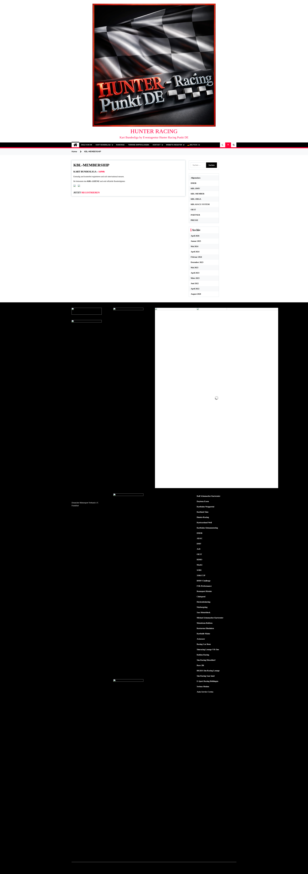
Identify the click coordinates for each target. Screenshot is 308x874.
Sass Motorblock (203, 612)
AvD (198, 549)
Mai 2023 (194, 268)
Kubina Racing (203, 655)
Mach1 (199, 565)
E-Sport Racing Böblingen (207, 681)
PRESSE (194, 220)
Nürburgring (202, 607)
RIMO (199, 560)
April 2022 (195, 289)
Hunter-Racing (203, 517)
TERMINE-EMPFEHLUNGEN (138, 145)
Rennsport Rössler (204, 591)
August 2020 (196, 294)
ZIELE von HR (86, 145)
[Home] (75, 144)
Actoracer (201, 639)
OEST (193, 210)
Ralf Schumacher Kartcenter (208, 496)
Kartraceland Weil (204, 523)
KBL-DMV (195, 188)
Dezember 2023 (197, 262)
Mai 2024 (194, 246)
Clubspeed (201, 597)
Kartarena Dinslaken (205, 628)
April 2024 (195, 252)
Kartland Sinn (202, 512)
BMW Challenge (203, 581)
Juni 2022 (195, 283)
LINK (102, 171)
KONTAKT (157, 145)
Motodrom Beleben (204, 623)
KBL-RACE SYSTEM (200, 204)
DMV (199, 544)
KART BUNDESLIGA (103, 145)
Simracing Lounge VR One (208, 649)
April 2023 (195, 273)
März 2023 (195, 278)
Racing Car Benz (204, 644)
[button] (222, 144)
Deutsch (193, 145)
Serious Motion (203, 686)
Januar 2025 (196, 241)
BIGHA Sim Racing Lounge (208, 671)
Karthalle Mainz (203, 634)
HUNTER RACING (154, 131)
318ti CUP (201, 575)
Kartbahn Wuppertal (205, 507)
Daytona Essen (203, 501)
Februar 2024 (196, 257)
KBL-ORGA (196, 199)
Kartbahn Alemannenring (207, 528)
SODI (199, 570)
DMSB (193, 183)
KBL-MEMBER (197, 194)
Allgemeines (195, 178)
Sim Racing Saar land (206, 676)
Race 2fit (200, 665)
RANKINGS (120, 145)
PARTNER (195, 215)
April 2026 (195, 236)
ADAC (199, 538)
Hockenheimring (203, 602)
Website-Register (174, 145)
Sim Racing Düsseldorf (206, 660)
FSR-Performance (204, 586)
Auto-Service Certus (205, 692)
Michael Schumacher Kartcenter (210, 618)
